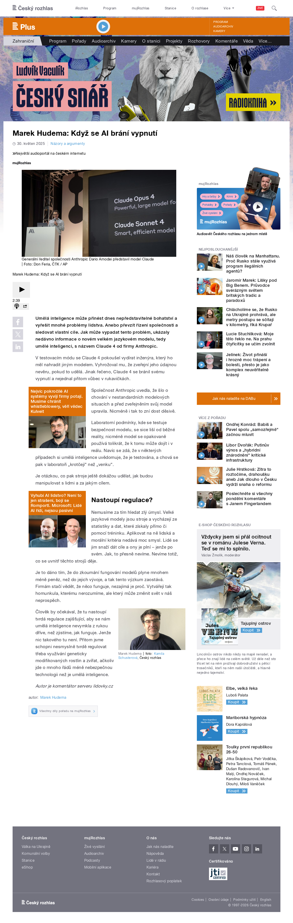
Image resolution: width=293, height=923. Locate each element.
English (265, 899)
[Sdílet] (25, 306)
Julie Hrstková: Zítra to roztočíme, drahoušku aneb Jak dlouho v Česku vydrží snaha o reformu (251, 477)
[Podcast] (17, 306)
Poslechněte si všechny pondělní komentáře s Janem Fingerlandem (249, 498)
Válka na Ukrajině (36, 847)
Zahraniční (23, 40)
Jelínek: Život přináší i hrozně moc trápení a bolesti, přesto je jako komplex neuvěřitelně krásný (248, 364)
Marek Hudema (53, 697)
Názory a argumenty (68, 143)
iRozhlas (81, 8)
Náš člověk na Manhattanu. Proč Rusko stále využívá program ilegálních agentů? (253, 263)
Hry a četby (209, 196)
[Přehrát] (21, 290)
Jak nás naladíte (160, 847)
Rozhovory (199, 40)
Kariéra (152, 867)
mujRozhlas (140, 8)
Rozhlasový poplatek (164, 881)
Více (265, 40)
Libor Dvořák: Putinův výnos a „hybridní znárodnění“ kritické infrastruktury (247, 453)
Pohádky (207, 204)
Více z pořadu (212, 418)
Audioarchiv (223, 26)
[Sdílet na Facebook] (18, 322)
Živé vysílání (209, 213)
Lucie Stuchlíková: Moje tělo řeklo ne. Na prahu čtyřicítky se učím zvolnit (250, 338)
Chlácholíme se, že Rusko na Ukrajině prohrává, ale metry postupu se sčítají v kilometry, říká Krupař (251, 317)
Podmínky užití (244, 899)
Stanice (170, 8)
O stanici (151, 40)
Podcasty (92, 860)
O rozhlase (200, 8)
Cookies (198, 899)
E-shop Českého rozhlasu (225, 525)
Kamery (219, 31)
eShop (27, 867)
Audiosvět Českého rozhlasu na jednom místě (232, 234)
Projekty (174, 40)
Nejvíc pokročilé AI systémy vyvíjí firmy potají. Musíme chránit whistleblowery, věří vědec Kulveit (57, 401)
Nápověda (155, 853)
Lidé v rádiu (156, 860)
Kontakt (153, 874)
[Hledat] (274, 8)
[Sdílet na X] (18, 334)
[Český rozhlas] (33, 8)
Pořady (79, 40)
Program (109, 8)
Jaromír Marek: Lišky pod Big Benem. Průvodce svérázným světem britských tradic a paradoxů (251, 290)
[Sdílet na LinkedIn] (18, 346)
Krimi (230, 196)
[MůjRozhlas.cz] (22, 163)
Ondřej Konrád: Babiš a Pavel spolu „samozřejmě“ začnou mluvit (252, 429)
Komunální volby (36, 853)
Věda (248, 40)
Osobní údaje (219, 899)
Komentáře (226, 40)
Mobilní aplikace (97, 867)
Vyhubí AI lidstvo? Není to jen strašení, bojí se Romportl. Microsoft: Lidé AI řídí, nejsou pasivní (56, 503)
